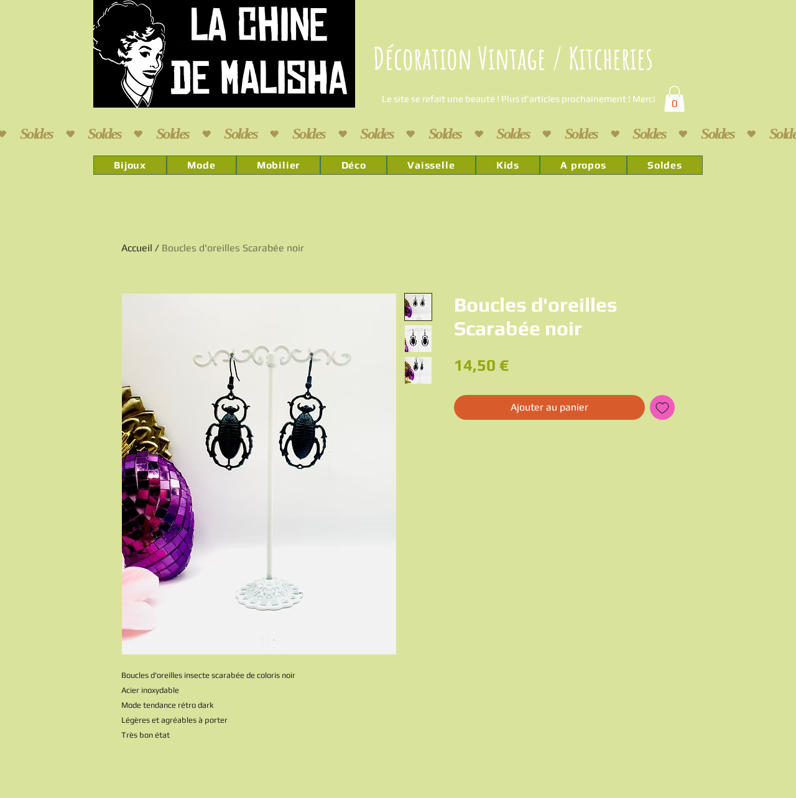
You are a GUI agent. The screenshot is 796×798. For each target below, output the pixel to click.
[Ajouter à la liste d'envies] (662, 407)
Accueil (136, 248)
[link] (674, 99)
